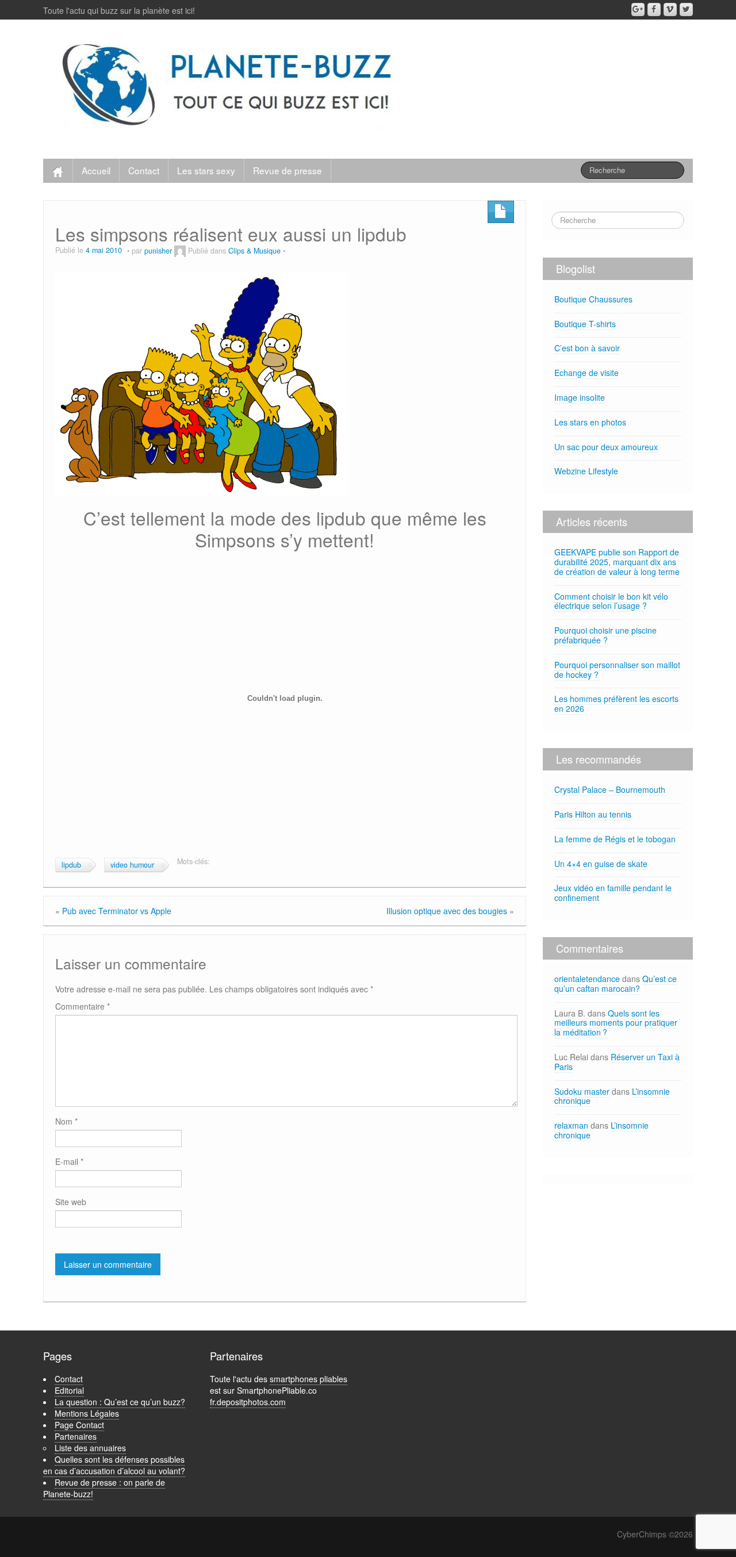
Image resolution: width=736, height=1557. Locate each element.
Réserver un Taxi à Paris (617, 1061)
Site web (70, 1201)
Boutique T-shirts (585, 323)
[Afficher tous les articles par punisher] (180, 251)
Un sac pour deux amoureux (606, 446)
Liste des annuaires (90, 1448)
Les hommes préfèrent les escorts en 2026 (616, 703)
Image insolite (579, 397)
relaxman (571, 1125)
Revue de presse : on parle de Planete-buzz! (104, 1488)
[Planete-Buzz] (229, 86)
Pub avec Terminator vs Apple (116, 910)
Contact (143, 170)
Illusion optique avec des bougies (446, 910)
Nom (66, 1121)
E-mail (69, 1161)
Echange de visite (586, 372)
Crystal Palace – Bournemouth (609, 789)
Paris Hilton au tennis (592, 814)
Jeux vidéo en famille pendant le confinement (613, 892)
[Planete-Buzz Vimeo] (670, 9)
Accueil (96, 170)
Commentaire (82, 1006)
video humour (132, 865)
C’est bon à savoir (587, 348)
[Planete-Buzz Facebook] (654, 9)
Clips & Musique (254, 251)
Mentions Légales (87, 1413)
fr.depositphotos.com (248, 1402)
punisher (158, 251)
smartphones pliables (308, 1379)
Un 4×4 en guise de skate (600, 863)
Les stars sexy (206, 170)
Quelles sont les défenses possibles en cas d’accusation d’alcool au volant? (114, 1465)
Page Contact (79, 1425)
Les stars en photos (590, 422)
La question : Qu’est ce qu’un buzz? (120, 1402)
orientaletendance (587, 978)
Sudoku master (582, 1091)
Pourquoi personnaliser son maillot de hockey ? (617, 669)
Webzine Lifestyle (586, 471)
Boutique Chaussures (593, 299)
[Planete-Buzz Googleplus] (638, 9)
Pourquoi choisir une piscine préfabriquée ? (605, 635)
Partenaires (76, 1436)
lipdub (71, 865)
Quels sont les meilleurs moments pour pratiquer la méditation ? (615, 1022)
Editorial (69, 1390)
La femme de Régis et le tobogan (615, 839)
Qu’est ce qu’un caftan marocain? (615, 983)
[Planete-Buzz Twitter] (686, 9)
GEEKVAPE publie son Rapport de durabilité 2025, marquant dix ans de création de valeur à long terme (617, 561)
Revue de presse (287, 170)
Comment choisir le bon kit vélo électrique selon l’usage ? (611, 601)
